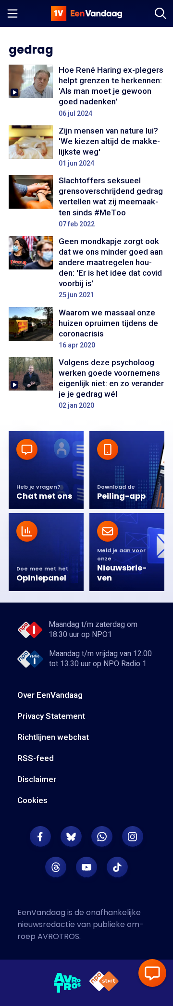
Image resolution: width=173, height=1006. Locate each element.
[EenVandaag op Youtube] (86, 867)
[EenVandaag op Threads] (55, 867)
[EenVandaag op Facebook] (40, 836)
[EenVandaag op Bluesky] (71, 836)
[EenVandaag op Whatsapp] (101, 836)
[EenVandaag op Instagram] (132, 836)
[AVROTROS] (67, 983)
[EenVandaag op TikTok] (117, 867)
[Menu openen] (12, 13)
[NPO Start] (104, 983)
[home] (86, 13)
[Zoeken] (160, 13)
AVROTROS (58, 936)
